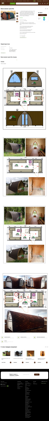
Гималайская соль (27, 392)
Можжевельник (27, 393)
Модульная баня (27, 403)
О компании (18, 388)
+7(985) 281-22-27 (44, 381)
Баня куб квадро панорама (28, 406)
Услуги (18, 385)
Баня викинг (5, 6)
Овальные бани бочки (28, 409)
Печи (25, 386)
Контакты (18, 387)
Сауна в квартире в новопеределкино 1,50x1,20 (30, 359)
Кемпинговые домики (28, 411)
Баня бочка (26, 404)
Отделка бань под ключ (28, 416)
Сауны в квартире (27, 417)
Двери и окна (27, 389)
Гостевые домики (27, 410)
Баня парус (26, 408)
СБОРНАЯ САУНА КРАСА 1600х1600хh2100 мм (41, 359)
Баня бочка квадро (27, 405)
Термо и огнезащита (27, 385)
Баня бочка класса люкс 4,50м (18, 358)
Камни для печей (27, 394)
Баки (25, 395)
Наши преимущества (19, 386)
